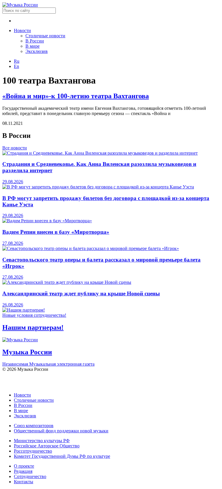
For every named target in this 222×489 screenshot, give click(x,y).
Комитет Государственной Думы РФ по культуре (62, 456)
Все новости (14, 147)
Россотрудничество (33, 451)
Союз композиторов (33, 425)
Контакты (23, 481)
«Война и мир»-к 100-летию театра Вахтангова (75, 96)
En (16, 66)
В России (34, 40)
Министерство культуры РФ (42, 440)
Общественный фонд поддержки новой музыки (61, 430)
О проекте (24, 466)
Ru (16, 61)
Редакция (23, 471)
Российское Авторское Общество (46, 445)
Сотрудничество (30, 476)
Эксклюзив (36, 51)
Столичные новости (45, 35)
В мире (32, 46)
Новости (22, 30)
